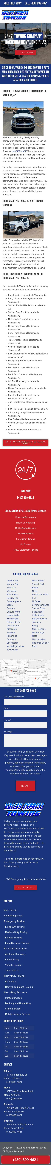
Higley (35, 625)
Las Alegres (12, 642)
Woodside (11, 591)
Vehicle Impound (13, 915)
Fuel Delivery (12, 959)
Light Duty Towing (15, 926)
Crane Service (13, 1008)
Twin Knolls (12, 649)
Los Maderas (13, 625)
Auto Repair (10, 909)
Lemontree (12, 580)
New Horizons (39, 628)
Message (8, 731)
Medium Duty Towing (16, 932)
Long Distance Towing (17, 942)
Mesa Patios (38, 580)
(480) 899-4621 (38, 3)
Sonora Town (38, 608)
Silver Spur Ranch (40, 604)
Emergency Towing (25, 538)
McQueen (36, 601)
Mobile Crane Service (25, 528)
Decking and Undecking (18, 1003)
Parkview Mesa (39, 618)
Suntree (11, 608)
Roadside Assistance (25, 517)
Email (7, 708)
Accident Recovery (15, 954)
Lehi (34, 597)
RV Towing (25, 544)
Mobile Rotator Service (17, 1013)
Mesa (34, 591)
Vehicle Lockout (13, 964)
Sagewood (37, 611)
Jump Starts (12, 970)
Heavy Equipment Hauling (25, 549)
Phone (7, 720)
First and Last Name (14, 697)
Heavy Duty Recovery (15, 992)
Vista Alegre (38, 615)
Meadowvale (13, 615)
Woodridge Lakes (15, 646)
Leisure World (13, 611)
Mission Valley (39, 639)
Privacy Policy (15, 862)
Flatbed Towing (13, 937)
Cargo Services (13, 997)
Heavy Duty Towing (25, 522)
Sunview (11, 632)
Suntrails (11, 587)
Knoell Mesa (12, 618)
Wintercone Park (40, 594)
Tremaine (36, 622)
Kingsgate (12, 628)
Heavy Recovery (25, 533)
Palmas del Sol (14, 622)
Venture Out (12, 584)
